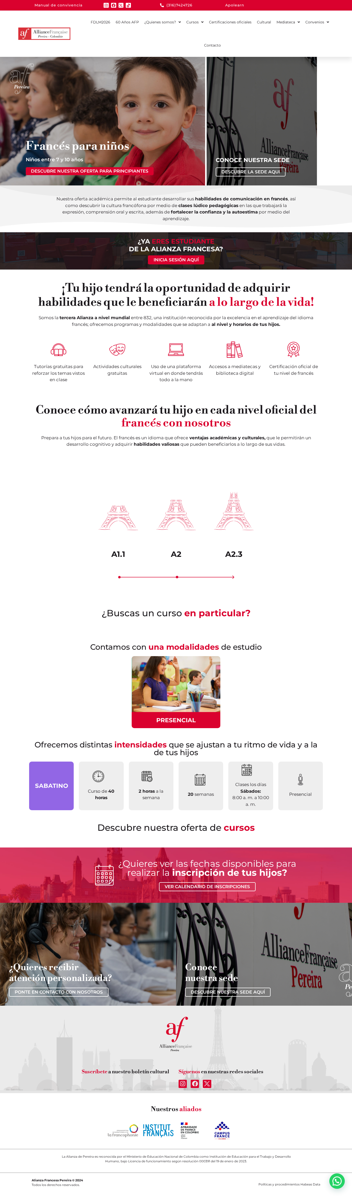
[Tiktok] (128, 5)
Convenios (314, 22)
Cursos (192, 22)
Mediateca (285, 22)
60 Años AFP (127, 22)
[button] (337, 1181)
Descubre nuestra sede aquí (228, 992)
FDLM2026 (100, 22)
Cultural (264, 22)
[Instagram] (106, 5)
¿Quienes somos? (160, 22)
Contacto (212, 45)
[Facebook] (113, 5)
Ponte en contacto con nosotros (59, 992)
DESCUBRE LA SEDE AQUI (250, 171)
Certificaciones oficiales (230, 22)
